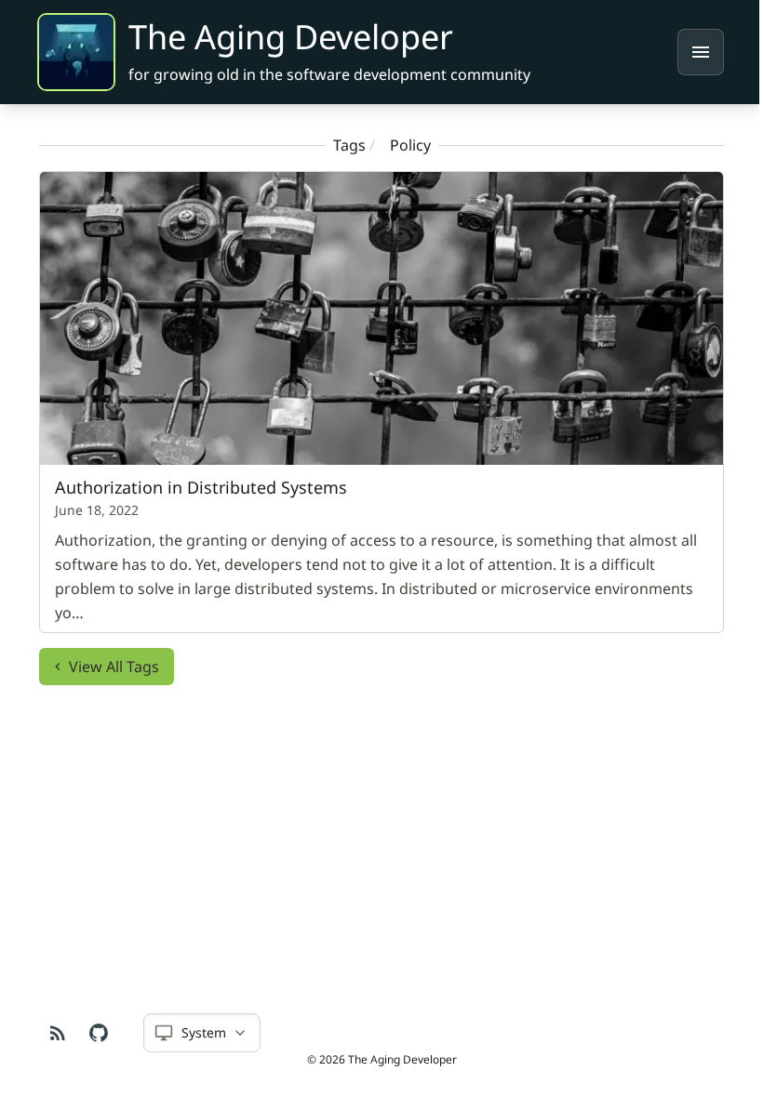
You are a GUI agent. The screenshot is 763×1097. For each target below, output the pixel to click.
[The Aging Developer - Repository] (92, 1032)
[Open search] (700, 52)
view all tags (107, 666)
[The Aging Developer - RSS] (51, 1032)
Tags (342, 145)
